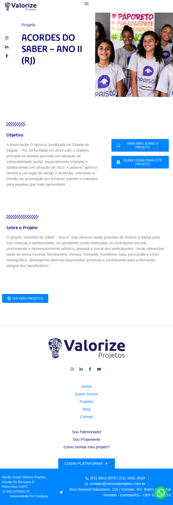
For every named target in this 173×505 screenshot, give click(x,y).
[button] (86, 3)
